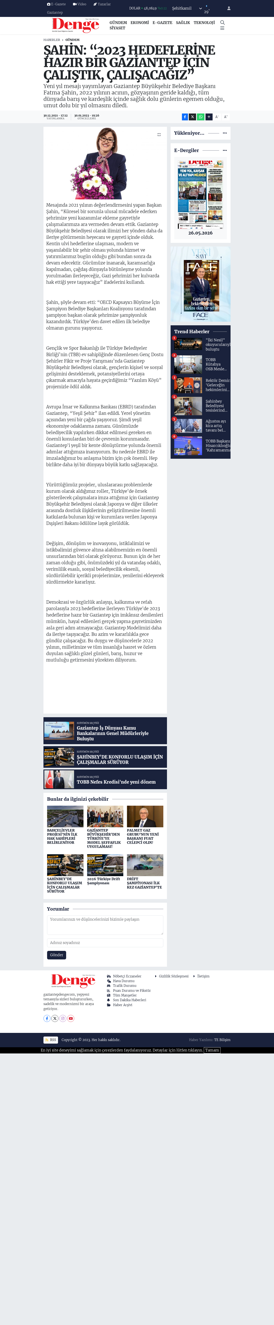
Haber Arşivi (122, 1005)
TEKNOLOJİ (204, 22)
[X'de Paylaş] (192, 117)
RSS (52, 1040)
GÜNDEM (118, 22)
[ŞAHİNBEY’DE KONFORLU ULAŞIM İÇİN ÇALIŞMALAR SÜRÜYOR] (65, 865)
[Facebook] (47, 1018)
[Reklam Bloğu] (201, 283)
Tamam (212, 1050)
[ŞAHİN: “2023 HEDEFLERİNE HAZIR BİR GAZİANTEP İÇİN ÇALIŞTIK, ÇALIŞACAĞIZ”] (105, 163)
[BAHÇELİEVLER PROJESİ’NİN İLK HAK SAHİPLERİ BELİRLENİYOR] (65, 816)
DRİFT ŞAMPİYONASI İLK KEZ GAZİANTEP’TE (144, 883)
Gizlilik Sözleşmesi (174, 976)
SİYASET (117, 28)
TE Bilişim (222, 1040)
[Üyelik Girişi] (227, 8)
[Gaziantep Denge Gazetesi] (75, 25)
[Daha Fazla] (209, 117)
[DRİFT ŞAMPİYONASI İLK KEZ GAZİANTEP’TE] (145, 865)
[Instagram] (62, 1018)
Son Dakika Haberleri (129, 1000)
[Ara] (223, 23)
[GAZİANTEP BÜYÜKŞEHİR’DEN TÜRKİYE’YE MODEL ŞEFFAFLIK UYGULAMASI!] (105, 816)
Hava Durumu (123, 981)
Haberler (51, 40)
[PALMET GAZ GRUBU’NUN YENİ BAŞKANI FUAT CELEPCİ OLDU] (145, 816)
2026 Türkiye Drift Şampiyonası (103, 881)
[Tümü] (225, 133)
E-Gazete (58, 4)
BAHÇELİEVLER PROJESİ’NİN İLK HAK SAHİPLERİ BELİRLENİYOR (62, 836)
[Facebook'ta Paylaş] (185, 117)
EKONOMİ (140, 22)
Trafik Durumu (124, 986)
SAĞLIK (183, 22)
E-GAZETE (162, 22)
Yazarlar (104, 4)
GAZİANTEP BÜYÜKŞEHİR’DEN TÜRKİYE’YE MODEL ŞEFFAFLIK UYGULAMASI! (104, 838)
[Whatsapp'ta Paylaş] (200, 117)
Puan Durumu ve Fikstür (132, 991)
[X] (54, 1018)
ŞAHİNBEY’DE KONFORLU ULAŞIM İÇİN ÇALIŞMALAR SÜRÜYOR (64, 885)
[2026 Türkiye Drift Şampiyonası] (105, 865)
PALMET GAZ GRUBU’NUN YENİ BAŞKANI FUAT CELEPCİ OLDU (143, 836)
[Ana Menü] (222, 28)
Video (81, 4)
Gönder (56, 955)
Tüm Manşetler (125, 995)
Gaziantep (55, 12)
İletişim (203, 976)
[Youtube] (70, 1018)
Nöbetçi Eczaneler (127, 976)
